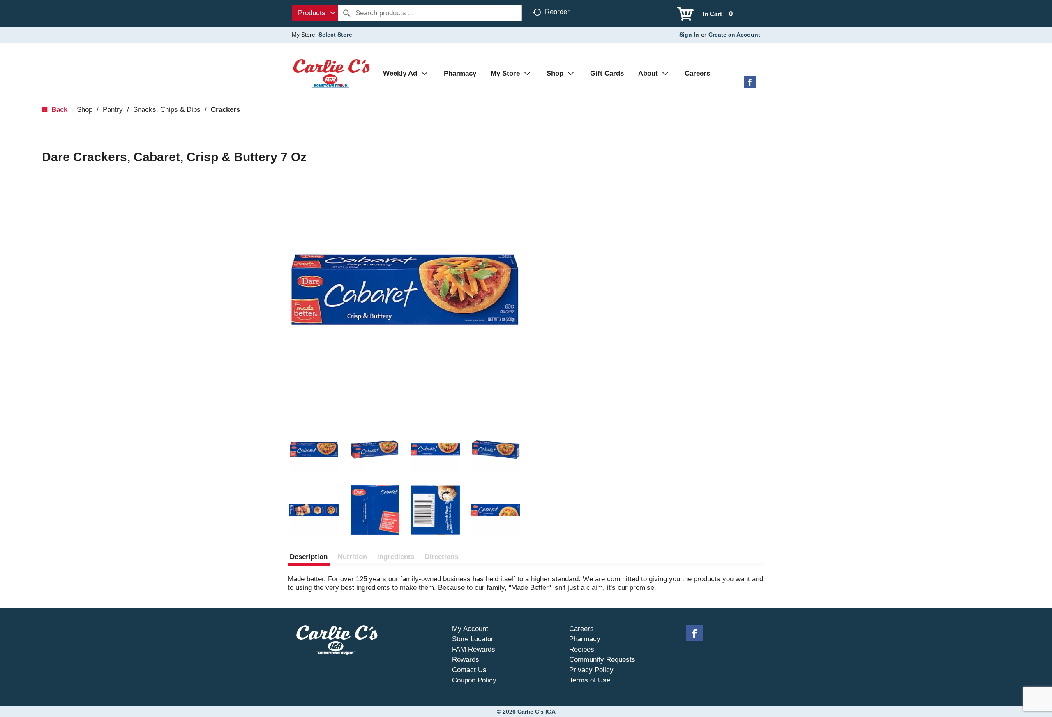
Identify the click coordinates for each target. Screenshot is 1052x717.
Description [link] (309, 557)
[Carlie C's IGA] (331, 73)
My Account (470, 629)
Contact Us (469, 670)
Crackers (225, 110)
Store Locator (473, 639)
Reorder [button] (557, 12)
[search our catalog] (347, 13)
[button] (314, 449)
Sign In (689, 34)
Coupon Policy (474, 680)
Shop (84, 110)
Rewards (465, 660)
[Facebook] (750, 85)
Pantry (113, 110)
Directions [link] (441, 557)
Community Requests (602, 660)
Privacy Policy (591, 670)
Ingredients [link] (395, 557)
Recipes (581, 649)
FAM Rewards (473, 649)
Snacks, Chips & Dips (167, 110)
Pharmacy (584, 639)
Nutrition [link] (352, 557)
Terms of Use (589, 680)
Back (58, 110)
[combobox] (315, 13)
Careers (581, 629)
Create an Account (734, 34)
